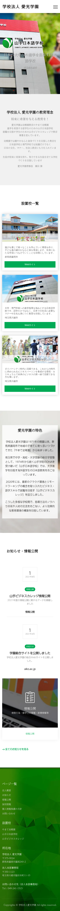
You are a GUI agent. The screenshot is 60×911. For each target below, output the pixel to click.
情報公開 (30, 589)
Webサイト (30, 264)
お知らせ (30, 646)
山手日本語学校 (9, 834)
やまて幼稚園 (8, 829)
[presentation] (26, 91)
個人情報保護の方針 (12, 808)
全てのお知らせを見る (17, 749)
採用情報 (6, 804)
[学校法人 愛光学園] (20, 6)
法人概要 (6, 790)
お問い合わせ (8, 813)
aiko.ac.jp (30, 669)
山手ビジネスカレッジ (13, 838)
